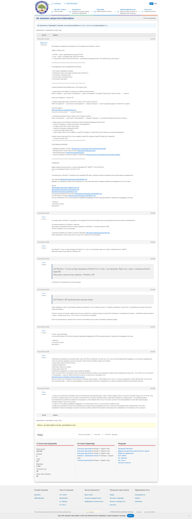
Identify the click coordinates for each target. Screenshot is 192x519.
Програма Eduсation (125, 448)
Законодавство (140, 495)
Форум (112, 495)
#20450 (152, 39)
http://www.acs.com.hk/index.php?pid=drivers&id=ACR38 (88, 148)
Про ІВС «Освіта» (60, 9)
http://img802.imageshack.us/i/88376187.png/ (65, 187)
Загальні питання (124, 463)
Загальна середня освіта (93, 498)
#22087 (152, 327)
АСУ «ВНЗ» (122, 455)
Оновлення (138, 501)
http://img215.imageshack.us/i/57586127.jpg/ (82, 195)
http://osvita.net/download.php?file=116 (98, 233)
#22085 (152, 259)
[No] (189, 516)
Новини (137, 498)
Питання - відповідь (111, 434)
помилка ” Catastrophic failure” (88, 455)
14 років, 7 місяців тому (87, 25)
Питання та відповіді (117, 498)
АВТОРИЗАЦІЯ (72, 3)
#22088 (152, 352)
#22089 (152, 388)
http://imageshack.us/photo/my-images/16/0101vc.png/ (68, 377)
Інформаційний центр (128, 9)
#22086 (152, 289)
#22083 (152, 213)
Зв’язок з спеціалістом (117, 501)
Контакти (147, 9)
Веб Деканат (63, 498)
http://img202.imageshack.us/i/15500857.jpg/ (88, 193)
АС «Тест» (122, 460)
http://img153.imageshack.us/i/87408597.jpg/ (73, 179)
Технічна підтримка (84, 434)
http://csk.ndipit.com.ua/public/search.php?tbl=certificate (103, 154)
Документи (76, 9)
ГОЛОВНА (57, 4)
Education (37, 495)
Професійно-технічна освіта (94, 501)
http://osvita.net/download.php (87, 150)
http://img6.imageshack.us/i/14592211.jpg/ (64, 191)
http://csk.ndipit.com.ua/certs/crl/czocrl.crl (64, 110)
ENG (155, 3)
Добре (130, 515)
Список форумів (149, 18)
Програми (100, 9)
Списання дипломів (84, 448)
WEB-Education (39, 498)
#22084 (152, 242)
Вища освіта (89, 495)
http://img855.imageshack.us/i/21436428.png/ (65, 189)
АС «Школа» (122, 458)
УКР (151, 3)
